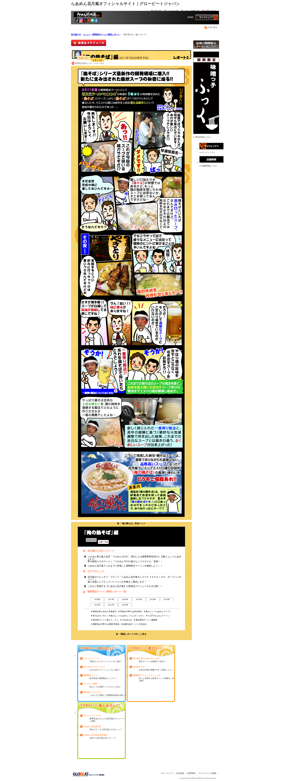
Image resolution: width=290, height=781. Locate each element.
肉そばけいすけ (100, 616)
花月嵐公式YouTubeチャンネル (146, 658)
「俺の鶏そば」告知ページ (132, 523)
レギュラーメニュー (92, 658)
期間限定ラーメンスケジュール (146, 675)
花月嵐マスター (140, 667)
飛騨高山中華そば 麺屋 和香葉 (106, 624)
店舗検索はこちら (209, 166)
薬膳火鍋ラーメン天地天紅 (135, 624)
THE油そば (127, 620)
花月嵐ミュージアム (92, 692)
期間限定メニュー (91, 675)
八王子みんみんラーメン (159, 616)
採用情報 (191, 773)
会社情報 (180, 773)
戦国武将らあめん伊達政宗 (104, 611)
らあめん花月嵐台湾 (92, 726)
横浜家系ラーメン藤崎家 (146, 620)
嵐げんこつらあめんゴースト (158, 611)
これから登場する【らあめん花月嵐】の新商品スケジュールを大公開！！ (125, 586)
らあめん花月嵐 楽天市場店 (95, 735)
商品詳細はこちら (203, 137)
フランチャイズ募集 (207, 773)
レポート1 (83, 58)
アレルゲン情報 (90, 684)
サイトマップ (167, 773)
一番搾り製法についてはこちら (97, 393)
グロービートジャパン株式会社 (88, 774)
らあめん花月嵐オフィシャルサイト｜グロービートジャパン (125, 4)
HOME (190, 17)
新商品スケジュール (88, 43)
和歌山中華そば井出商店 (131, 611)
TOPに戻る (212, 27)
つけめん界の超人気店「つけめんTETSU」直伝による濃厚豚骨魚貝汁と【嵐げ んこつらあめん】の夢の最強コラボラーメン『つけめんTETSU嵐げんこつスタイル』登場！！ (134, 559)
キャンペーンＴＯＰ (92, 715)
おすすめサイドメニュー (94, 667)
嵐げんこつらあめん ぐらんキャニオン (127, 616)
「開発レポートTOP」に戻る (132, 634)
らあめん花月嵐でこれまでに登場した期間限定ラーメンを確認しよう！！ (125, 566)
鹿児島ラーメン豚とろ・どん (105, 620)
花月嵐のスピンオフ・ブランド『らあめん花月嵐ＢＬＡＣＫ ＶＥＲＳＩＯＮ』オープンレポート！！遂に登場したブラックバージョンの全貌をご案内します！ (134, 579)
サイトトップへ (208, 152)
